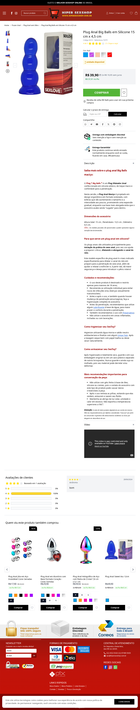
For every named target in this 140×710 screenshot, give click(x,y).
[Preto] (21, 595)
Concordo (124, 702)
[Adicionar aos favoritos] (32, 607)
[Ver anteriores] (7, 569)
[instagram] (16, 13)
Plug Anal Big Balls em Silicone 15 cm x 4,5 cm (58, 25)
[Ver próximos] (132, 569)
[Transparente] (63, 595)
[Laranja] (16, 595)
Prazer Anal (16, 25)
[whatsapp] (115, 667)
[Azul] (10, 595)
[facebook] (12, 13)
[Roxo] (31, 595)
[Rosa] (26, 595)
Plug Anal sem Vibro (31, 25)
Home (6, 25)
